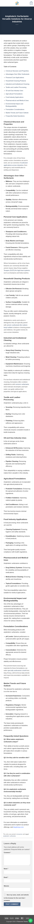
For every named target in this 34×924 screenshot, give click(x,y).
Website (6, 886)
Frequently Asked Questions (15, 116)
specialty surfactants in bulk (17, 670)
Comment (7, 852)
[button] (2, 3)
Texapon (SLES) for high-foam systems (17, 270)
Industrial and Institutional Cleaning (17, 84)
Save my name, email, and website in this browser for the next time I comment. (16, 897)
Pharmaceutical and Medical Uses (17, 100)
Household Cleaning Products (16, 81)
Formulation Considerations (15, 109)
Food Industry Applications (14, 97)
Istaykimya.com (18, 827)
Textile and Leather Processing (16, 87)
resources (19, 834)
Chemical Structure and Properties (17, 71)
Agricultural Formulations (14, 94)
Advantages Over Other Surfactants (17, 74)
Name (6, 868)
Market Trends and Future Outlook (17, 113)
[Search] (28, 3)
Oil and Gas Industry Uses (14, 90)
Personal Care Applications (15, 77)
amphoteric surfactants (9, 836)
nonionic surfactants (22, 384)
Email (6, 877)
